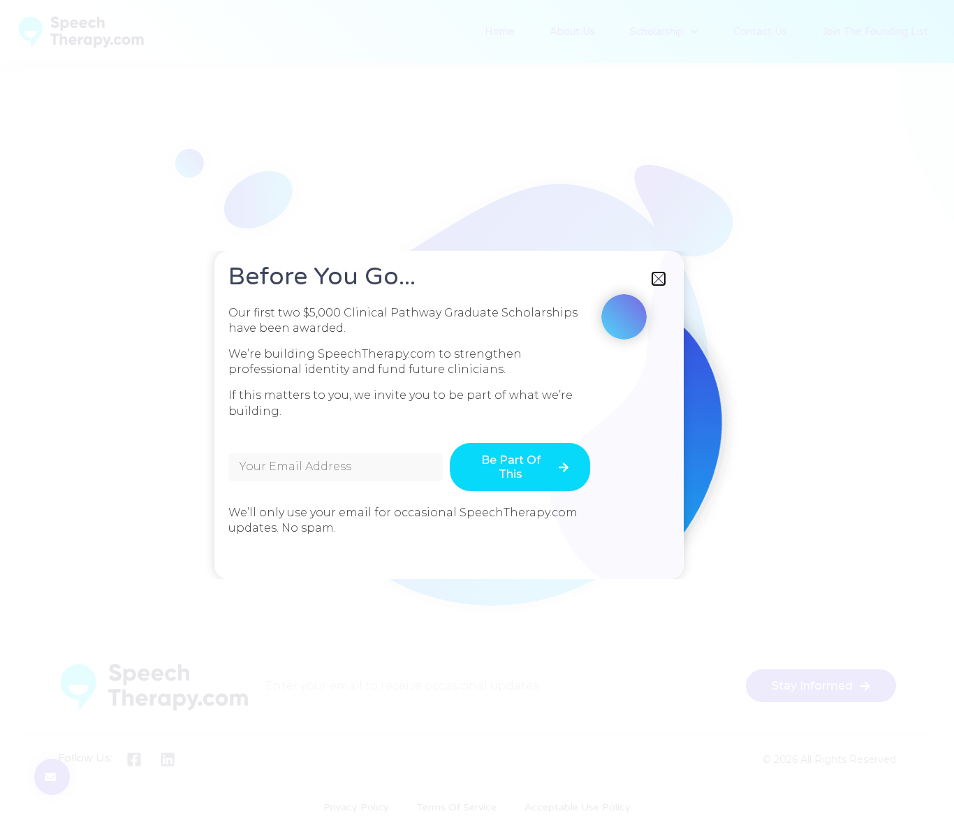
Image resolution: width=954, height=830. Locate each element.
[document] (477, 415)
